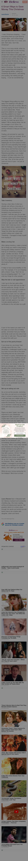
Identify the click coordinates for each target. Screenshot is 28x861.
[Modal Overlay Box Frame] (14, 430)
